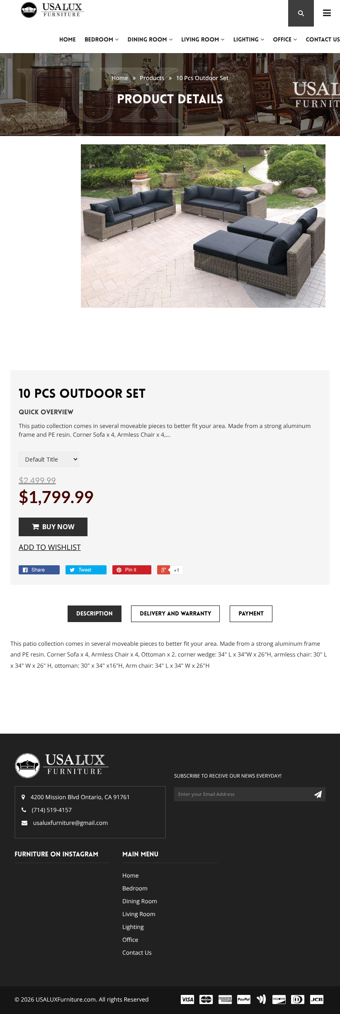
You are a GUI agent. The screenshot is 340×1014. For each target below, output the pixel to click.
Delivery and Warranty (175, 614)
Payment (251, 614)
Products (152, 78)
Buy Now (58, 526)
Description (94, 614)
